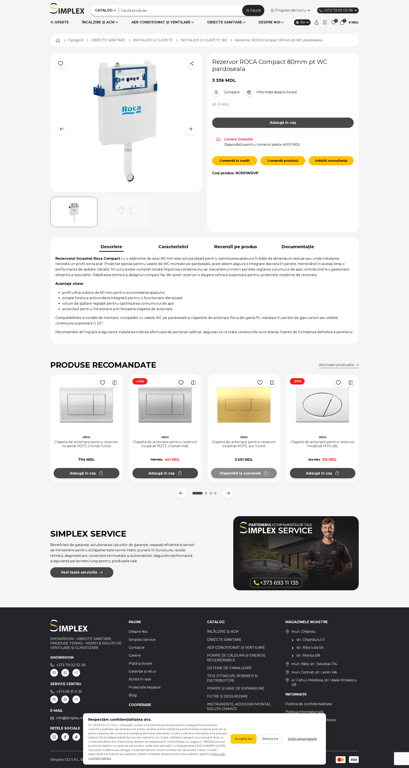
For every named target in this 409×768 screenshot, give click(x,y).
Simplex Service (142, 640)
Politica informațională (304, 712)
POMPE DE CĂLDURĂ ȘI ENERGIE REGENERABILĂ (236, 657)
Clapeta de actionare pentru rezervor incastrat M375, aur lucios (244, 444)
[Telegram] (76, 673)
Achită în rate (140, 679)
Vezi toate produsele (336, 365)
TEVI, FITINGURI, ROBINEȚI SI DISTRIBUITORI (232, 678)
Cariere (135, 655)
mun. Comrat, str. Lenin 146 (314, 672)
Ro (302, 22)
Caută (255, 10)
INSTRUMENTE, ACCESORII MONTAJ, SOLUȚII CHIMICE (239, 706)
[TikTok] (76, 737)
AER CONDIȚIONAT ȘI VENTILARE (160, 22)
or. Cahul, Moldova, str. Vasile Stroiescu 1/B (324, 682)
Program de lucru (290, 10)
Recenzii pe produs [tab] (235, 246)
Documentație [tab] (297, 246)
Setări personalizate (302, 739)
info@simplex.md (71, 718)
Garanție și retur (142, 671)
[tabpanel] (204, 295)
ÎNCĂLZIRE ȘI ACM (98, 22)
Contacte (136, 648)
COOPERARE (140, 705)
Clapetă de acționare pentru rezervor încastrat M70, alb (323, 444)
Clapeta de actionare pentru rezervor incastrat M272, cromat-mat (165, 444)
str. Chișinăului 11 (311, 640)
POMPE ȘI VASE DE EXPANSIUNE (236, 688)
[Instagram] (54, 737)
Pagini (135, 622)
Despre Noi (138, 632)
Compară (231, 92)
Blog (133, 695)
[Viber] (54, 673)
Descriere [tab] (111, 246)
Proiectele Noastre (145, 687)
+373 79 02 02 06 (338, 10)
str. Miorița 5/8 (308, 655)
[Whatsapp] (65, 673)
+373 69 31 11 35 (69, 692)
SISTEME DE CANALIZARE (229, 668)
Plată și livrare (140, 663)
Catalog (216, 622)
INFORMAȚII (296, 694)
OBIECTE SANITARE (224, 22)
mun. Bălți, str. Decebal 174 (314, 664)
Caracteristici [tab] (173, 246)
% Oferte (59, 22)
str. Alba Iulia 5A (310, 648)
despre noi (269, 22)
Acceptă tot (243, 739)
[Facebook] (65, 737)
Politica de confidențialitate (308, 704)
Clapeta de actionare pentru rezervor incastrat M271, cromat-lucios (86, 444)
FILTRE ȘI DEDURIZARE (227, 696)
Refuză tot (270, 739)
